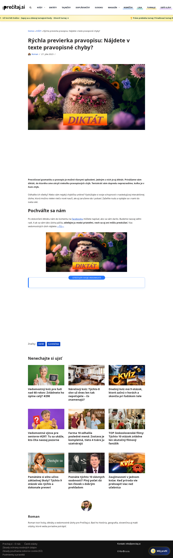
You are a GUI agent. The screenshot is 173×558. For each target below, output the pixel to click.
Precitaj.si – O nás (12, 543)
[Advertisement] (86, 158)
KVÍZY (38, 31)
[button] (44, 7)
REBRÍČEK (128, 7)
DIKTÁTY (53, 7)
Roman (35, 54)
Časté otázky (30, 543)
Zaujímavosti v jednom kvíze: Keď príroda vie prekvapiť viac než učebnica (124, 482)
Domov (31, 31)
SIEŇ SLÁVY (166, 7)
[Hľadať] (30, 7)
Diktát (41, 344)
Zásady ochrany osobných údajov (20, 547)
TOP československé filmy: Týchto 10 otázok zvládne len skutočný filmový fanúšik (126, 438)
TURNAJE (151, 7)
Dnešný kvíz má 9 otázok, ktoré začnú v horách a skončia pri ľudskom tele (125, 392)
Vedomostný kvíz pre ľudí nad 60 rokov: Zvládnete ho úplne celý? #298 (46, 392)
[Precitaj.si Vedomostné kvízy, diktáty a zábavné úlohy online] (13, 7)
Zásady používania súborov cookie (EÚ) (22, 551)
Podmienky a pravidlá (14, 554)
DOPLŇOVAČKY (83, 7)
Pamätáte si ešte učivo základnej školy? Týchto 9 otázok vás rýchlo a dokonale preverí (45, 482)
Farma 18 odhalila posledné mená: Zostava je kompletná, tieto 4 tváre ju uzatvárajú (86, 438)
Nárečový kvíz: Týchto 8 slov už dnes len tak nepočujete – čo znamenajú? (84, 394)
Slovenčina (53, 344)
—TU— (60, 226)
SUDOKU (99, 7)
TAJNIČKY (66, 7)
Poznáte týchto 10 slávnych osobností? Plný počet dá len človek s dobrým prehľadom (86, 482)
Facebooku (77, 218)
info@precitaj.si (133, 544)
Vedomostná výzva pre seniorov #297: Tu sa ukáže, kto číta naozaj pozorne (46, 436)
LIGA (140, 7)
